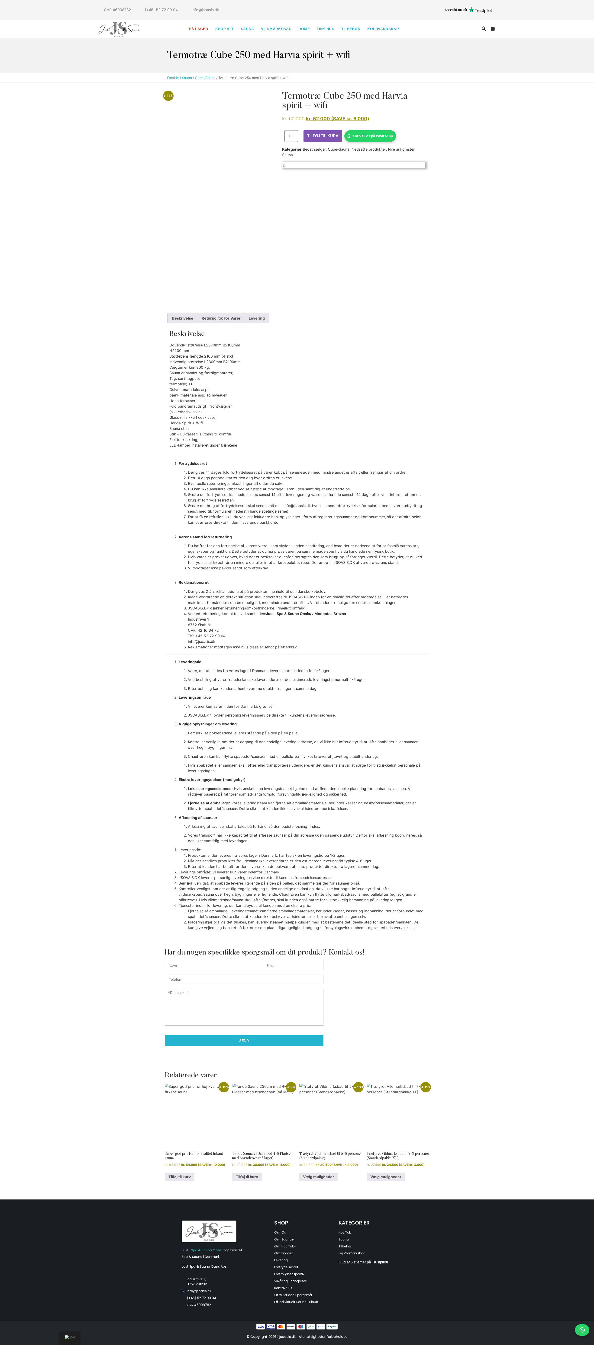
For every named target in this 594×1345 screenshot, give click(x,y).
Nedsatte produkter (369, 149)
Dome (304, 29)
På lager (198, 29)
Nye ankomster (401, 149)
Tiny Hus (325, 29)
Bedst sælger (314, 149)
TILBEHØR (351, 29)
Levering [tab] (257, 318)
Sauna (187, 78)
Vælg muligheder (318, 1176)
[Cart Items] (493, 28)
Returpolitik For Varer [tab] (221, 318)
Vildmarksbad (276, 29)
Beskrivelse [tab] (182, 318)
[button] (474, 28)
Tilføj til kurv (322, 136)
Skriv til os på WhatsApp (373, 136)
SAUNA (247, 29)
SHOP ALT (224, 29)
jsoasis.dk (288, 1336)
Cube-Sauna (205, 78)
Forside (173, 78)
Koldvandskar (383, 29)
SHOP (281, 1222)
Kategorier (354, 1222)
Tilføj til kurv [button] (179, 1176)
